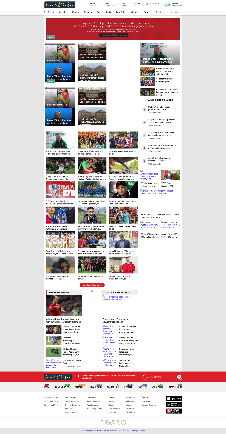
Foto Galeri (121, 12)
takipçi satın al (71, 412)
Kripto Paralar (175, 386)
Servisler (62, 12)
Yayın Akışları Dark (73, 401)
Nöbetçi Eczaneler (73, 405)
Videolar (135, 12)
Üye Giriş (145, 397)
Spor (99, 12)
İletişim (93, 431)
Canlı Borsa (91, 397)
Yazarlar (147, 12)
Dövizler (111, 401)
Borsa (46, 386)
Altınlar (111, 397)
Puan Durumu (113, 386)
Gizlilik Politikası (103, 431)
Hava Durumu (96, 386)
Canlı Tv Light (49, 405)
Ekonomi (88, 12)
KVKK (120, 431)
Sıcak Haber (131, 412)
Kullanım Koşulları (129, 431)
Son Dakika (49, 12)
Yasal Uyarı (141, 431)
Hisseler (128, 386)
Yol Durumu (157, 386)
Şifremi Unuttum (149, 405)
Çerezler (113, 431)
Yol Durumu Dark (51, 401)
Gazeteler (160, 12)
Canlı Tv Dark (70, 397)
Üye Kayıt (146, 401)
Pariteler (142, 386)
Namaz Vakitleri (62, 386)
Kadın (108, 12)
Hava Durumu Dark (52, 397)
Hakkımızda (85, 431)
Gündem (75, 12)
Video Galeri (131, 401)
